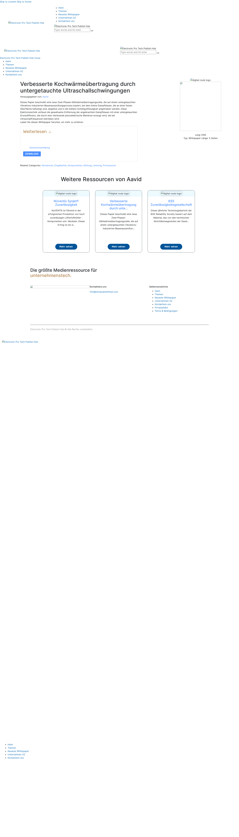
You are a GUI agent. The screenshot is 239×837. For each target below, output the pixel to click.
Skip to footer (24, 1)
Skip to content (8, 1)
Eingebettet (60, 165)
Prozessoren (109, 165)
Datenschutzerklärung (40, 148)
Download (32, 154)
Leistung (97, 165)
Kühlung (87, 165)
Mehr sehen (66, 246)
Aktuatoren (47, 165)
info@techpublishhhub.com (104, 291)
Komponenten (75, 165)
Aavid (45, 96)
